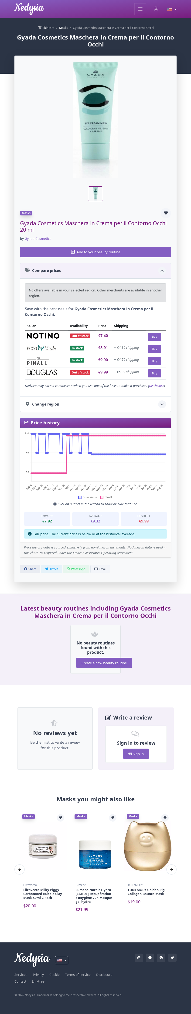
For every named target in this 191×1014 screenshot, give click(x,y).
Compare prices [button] (46, 270)
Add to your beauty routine (98, 252)
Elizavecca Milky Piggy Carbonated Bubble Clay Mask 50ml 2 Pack (42, 894)
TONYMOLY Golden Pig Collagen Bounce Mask (146, 892)
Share (32, 569)
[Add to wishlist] (166, 213)
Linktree (38, 981)
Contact (20, 981)
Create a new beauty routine (104, 663)
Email (102, 569)
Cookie (54, 974)
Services (20, 974)
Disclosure (156, 385)
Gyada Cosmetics (38, 238)
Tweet (54, 569)
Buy (154, 336)
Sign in (138, 753)
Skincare (48, 28)
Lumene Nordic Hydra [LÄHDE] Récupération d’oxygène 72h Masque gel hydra (93, 896)
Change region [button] (45, 404)
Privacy (38, 974)
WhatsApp (78, 569)
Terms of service (78, 974)
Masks (63, 28)
